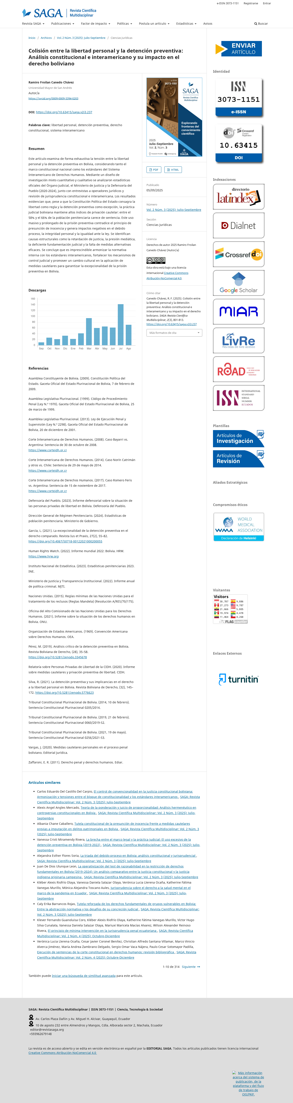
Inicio (32, 38)
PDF (155, 170)
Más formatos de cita (163, 333)
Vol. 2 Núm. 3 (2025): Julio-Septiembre (81, 38)
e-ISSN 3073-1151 (228, 3)
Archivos (46, 38)
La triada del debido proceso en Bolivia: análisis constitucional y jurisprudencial (138, 856)
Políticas (123, 23)
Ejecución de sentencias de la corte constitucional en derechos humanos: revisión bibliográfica (106, 952)
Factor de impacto (94, 23)
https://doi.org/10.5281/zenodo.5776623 (64, 693)
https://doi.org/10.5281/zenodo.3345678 (58, 657)
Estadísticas (185, 23)
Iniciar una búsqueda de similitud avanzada (84, 976)
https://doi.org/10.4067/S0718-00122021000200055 (65, 541)
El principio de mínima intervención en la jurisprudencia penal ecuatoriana (102, 931)
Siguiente (189, 967)
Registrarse (251, 3)
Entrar (267, 3)
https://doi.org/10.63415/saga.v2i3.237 (64, 112)
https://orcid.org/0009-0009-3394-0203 (53, 98)
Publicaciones (61, 23)
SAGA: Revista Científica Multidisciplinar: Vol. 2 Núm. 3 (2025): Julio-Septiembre (94, 861)
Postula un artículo (153, 23)
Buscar (262, 23)
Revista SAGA (32, 23)
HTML (175, 170)
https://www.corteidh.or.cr (48, 450)
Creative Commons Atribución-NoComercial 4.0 (62, 1053)
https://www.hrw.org (44, 556)
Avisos (207, 23)
